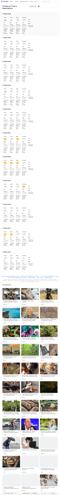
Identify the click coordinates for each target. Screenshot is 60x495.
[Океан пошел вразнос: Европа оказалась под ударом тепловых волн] (11, 315)
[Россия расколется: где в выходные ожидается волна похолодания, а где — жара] (49, 297)
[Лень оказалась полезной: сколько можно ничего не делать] (30, 390)
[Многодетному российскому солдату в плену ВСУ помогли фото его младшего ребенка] (11, 297)
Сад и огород (40, 277)
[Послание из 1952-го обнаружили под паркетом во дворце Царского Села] (49, 315)
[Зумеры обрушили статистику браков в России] (49, 483)
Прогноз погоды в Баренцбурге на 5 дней (30, 276)
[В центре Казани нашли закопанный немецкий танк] (49, 352)
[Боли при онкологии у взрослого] (30, 446)
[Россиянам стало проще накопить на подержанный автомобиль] (11, 464)
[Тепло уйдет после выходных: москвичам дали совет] (11, 446)
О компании (6, 494)
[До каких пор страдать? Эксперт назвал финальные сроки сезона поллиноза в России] (49, 427)
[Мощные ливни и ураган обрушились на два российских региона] (11, 427)
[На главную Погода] (5, 1)
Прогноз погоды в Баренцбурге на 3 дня (10, 276)
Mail (2, 494)
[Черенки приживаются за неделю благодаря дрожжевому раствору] (11, 408)
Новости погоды (31, 277)
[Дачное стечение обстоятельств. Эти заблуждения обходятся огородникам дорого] (11, 371)
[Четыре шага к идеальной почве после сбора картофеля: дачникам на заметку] (11, 390)
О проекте (15, 494)
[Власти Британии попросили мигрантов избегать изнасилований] (11, 352)
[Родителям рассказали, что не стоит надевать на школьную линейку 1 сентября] (49, 464)
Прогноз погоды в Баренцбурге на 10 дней (17, 277)
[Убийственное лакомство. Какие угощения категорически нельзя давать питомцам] (30, 371)
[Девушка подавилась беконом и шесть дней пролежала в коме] (49, 446)
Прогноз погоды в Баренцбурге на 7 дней (50, 276)
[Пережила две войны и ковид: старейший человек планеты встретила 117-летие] (30, 315)
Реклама (10, 494)
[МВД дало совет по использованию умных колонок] (30, 483)
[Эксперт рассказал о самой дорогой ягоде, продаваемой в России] (11, 334)
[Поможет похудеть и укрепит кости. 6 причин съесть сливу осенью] (30, 334)
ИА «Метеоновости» (55, 494)
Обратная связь (43, 494)
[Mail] (2, 1)
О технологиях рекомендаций (35, 494)
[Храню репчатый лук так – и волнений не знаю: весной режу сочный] (49, 408)
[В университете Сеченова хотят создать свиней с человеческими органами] (30, 408)
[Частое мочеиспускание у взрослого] (30, 464)
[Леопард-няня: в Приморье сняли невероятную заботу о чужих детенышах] (30, 352)
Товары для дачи (48, 277)
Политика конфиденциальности (23, 494)
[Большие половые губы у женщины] (30, 297)
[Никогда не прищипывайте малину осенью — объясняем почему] (49, 334)
